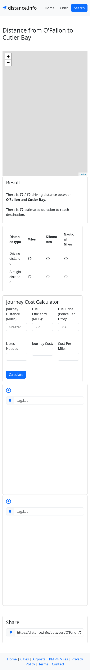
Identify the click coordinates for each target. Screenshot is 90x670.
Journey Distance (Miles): (13, 314)
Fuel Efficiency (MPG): (39, 314)
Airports (38, 659)
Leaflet (83, 174)
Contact (58, 664)
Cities (64, 8)
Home (49, 8)
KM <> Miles (58, 659)
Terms (43, 664)
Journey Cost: (42, 343)
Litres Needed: (12, 346)
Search (79, 8)
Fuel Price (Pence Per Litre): (66, 314)
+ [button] (8, 56)
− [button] (8, 62)
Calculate (16, 374)
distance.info (22, 8)
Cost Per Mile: (64, 346)
